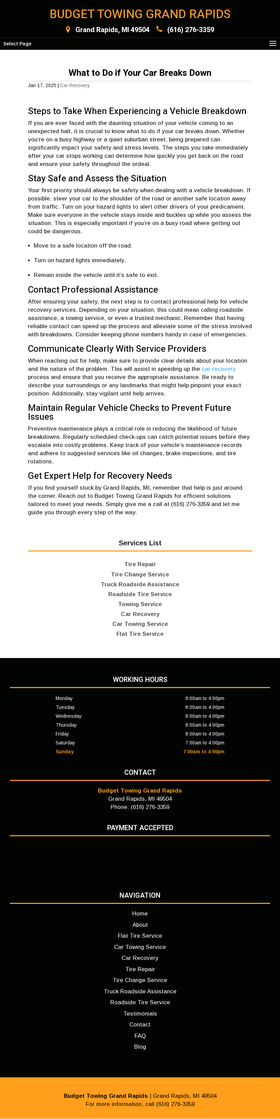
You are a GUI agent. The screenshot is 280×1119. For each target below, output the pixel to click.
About (140, 925)
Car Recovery (75, 85)
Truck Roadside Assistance (140, 991)
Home (140, 913)
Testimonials (140, 1013)
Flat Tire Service (140, 936)
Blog (140, 1047)
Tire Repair (140, 969)
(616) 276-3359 (190, 30)
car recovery (219, 369)
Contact (140, 1024)
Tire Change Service (140, 980)
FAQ (140, 1036)
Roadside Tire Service (140, 1002)
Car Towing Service (140, 947)
